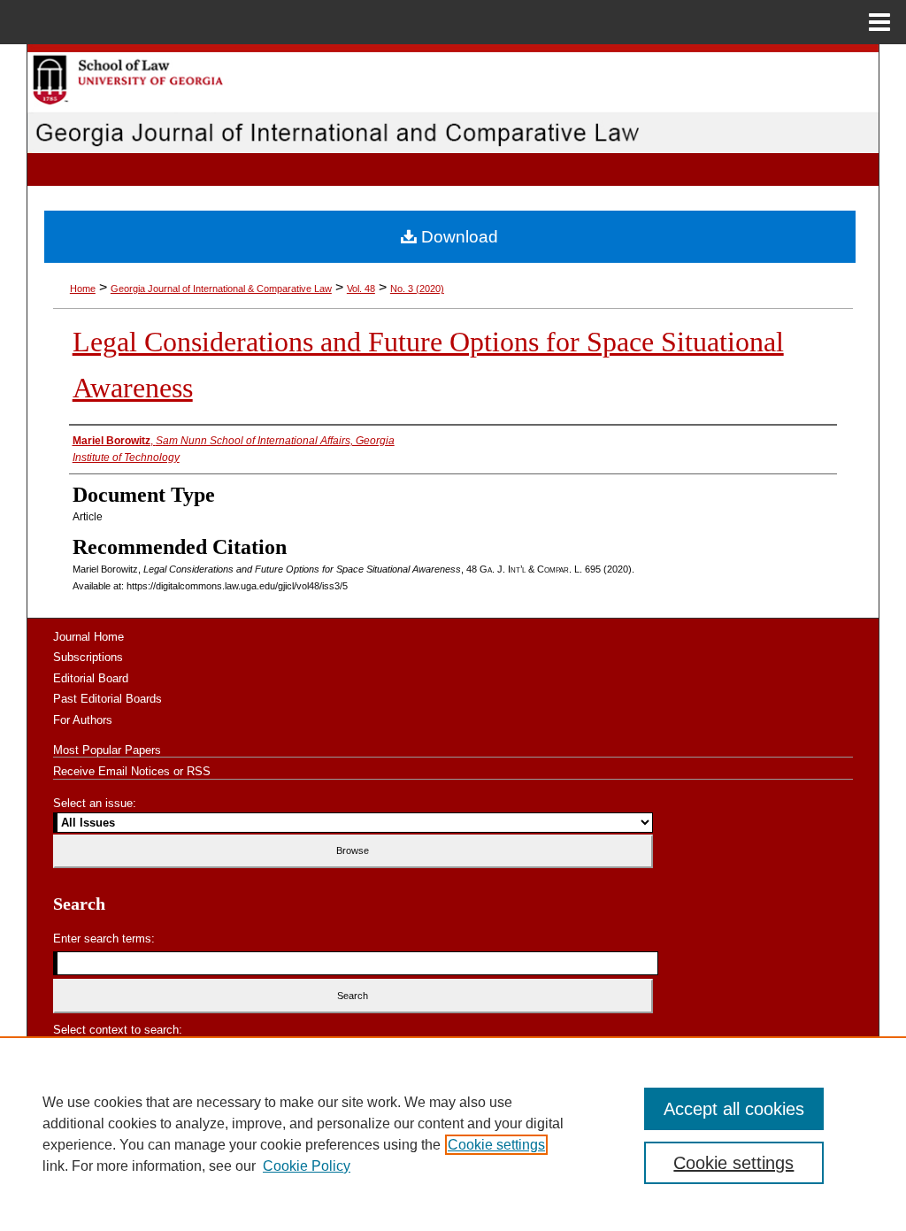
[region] (453, 1133)
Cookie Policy (306, 1165)
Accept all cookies (734, 1109)
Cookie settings (496, 1144)
